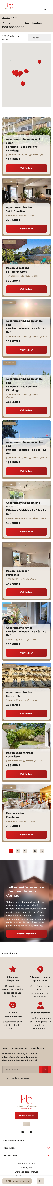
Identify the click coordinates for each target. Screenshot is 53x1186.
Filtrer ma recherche (18, 1181)
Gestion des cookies (26, 1176)
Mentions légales (26, 1163)
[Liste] (47, 1181)
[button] (39, 62)
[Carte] (40, 1181)
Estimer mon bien (26, 933)
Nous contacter (27, 1115)
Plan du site (26, 1167)
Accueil (6, 17)
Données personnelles (26, 1171)
